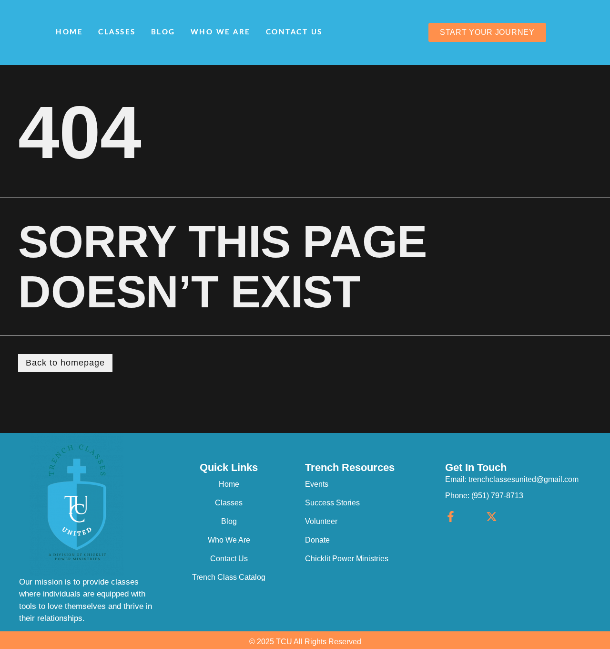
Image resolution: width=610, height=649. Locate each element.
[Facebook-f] (450, 516)
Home (69, 32)
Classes (117, 32)
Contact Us (294, 32)
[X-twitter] (491, 516)
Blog (163, 32)
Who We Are (221, 32)
